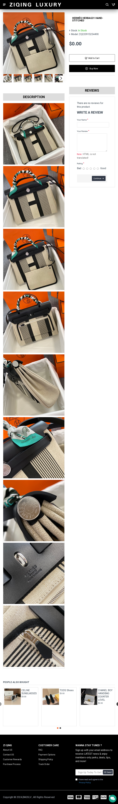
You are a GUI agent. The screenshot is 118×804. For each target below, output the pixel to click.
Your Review (82, 131)
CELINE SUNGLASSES (29, 692)
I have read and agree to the (91, 781)
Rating (80, 163)
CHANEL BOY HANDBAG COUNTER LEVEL (105, 695)
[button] (5, 78)
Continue (97, 178)
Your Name (82, 120)
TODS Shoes (67, 690)
